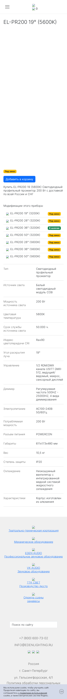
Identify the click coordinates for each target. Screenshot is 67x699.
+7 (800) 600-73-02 (33, 638)
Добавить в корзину (19, 179)
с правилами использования (32, 693)
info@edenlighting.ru (33, 645)
